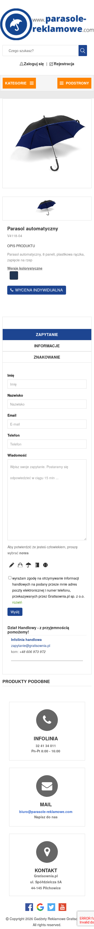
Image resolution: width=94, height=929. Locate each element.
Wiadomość (17, 455)
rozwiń (17, 602)
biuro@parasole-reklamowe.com (45, 811)
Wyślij (15, 611)
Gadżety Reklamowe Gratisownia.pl (61, 918)
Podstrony (77, 83)
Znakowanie (47, 357)
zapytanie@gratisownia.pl (30, 645)
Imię (10, 375)
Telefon (13, 435)
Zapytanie (47, 334)
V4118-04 (14, 235)
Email (11, 415)
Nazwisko (15, 395)
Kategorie (16, 83)
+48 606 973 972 (33, 651)
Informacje (47, 345)
